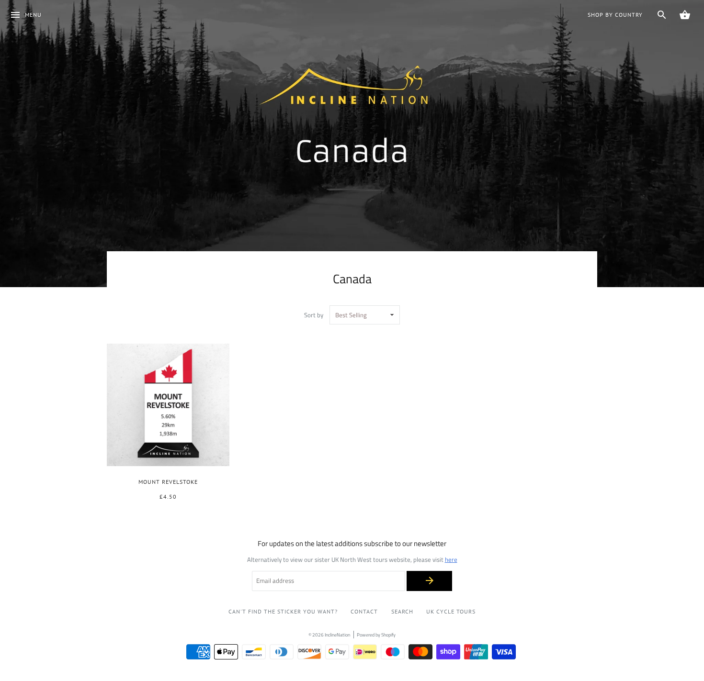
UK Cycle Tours (451, 611)
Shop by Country (615, 14)
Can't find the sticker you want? (283, 611)
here (451, 559)
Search (402, 611)
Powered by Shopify (376, 634)
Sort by (313, 315)
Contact (364, 611)
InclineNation (337, 634)
